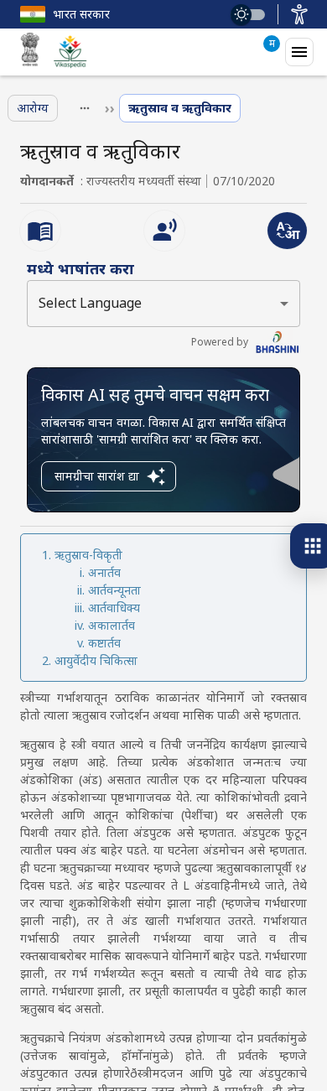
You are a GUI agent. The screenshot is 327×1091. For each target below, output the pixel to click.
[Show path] (85, 108)
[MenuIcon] (299, 52)
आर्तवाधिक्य (114, 608)
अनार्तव (104, 572)
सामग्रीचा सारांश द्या (96, 476)
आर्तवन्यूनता (114, 590)
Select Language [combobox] (90, 303)
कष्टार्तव (104, 643)
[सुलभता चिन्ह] (299, 14)
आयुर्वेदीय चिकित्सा (96, 660)
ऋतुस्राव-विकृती (88, 555)
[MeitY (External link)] (30, 52)
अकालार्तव (111, 625)
